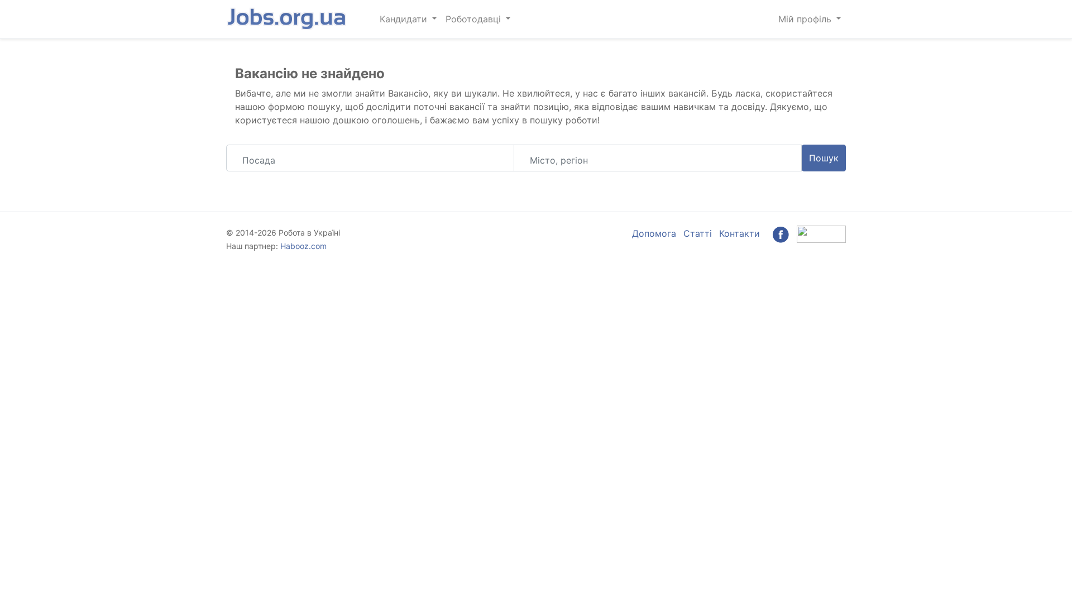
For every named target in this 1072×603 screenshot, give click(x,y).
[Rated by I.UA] (821, 233)
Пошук (824, 158)
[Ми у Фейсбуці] (780, 233)
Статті (697, 233)
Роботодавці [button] (475, 19)
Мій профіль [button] (806, 19)
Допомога (654, 233)
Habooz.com (303, 246)
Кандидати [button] (405, 19)
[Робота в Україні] (287, 19)
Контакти (739, 233)
